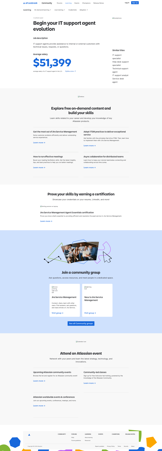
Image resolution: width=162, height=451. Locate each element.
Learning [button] (27, 10)
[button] (38, 3)
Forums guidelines (76, 440)
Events (77, 3)
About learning (88, 437)
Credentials (73, 10)
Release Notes (98, 3)
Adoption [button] (83, 10)
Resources (87, 440)
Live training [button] (59, 10)
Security (126, 446)
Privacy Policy (111, 446)
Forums (59, 3)
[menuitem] (59, 3)
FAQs (72, 437)
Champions (86, 3)
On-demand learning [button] (41, 10)
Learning (68, 3)
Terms (119, 446)
